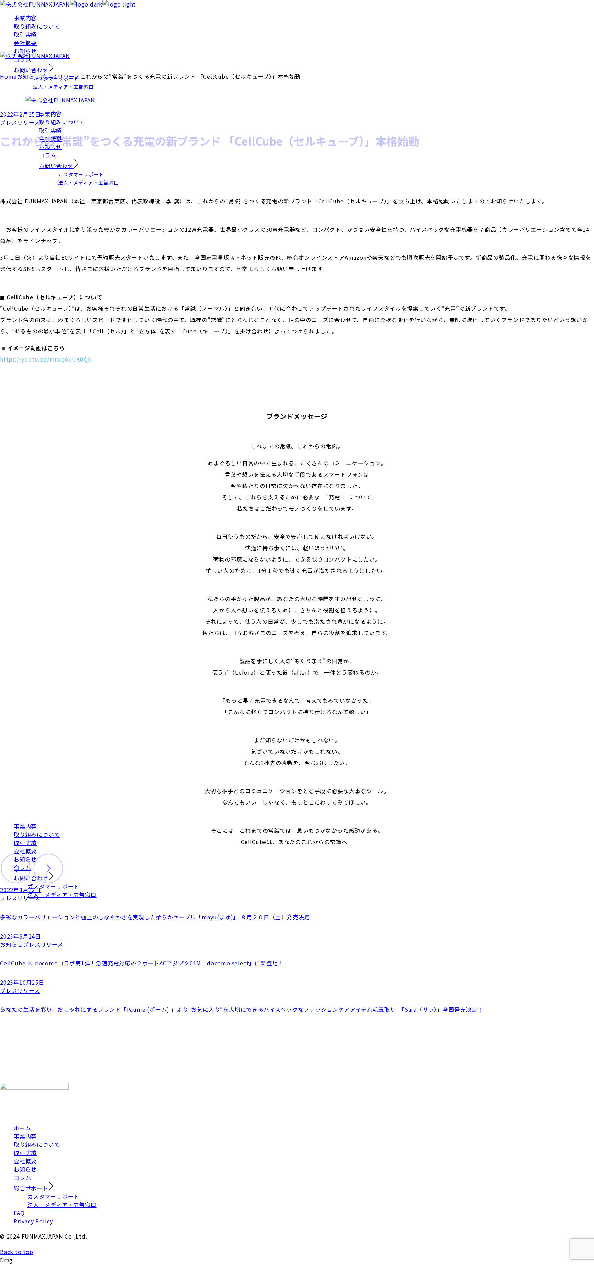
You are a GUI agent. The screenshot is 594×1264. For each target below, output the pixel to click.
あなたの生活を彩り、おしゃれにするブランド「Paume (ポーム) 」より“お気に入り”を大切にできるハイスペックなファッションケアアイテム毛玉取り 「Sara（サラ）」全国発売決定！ (241, 1009)
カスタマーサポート (53, 1196)
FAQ (19, 1213)
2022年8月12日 (20, 890)
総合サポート (31, 1188)
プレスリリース (60, 76)
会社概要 (25, 1161)
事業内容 (25, 1136)
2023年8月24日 (20, 936)
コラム (22, 1177)
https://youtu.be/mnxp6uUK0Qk (45, 359)
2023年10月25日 (22, 982)
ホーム (22, 1128)
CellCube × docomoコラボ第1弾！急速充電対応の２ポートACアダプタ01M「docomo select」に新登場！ (142, 963)
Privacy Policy (33, 1221)
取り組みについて (37, 1144)
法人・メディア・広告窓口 (62, 1204)
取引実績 (25, 1153)
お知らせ (28, 76)
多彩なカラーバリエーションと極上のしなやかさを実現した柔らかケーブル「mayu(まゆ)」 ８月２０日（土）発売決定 (155, 917)
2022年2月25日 (20, 114)
